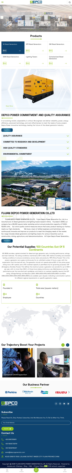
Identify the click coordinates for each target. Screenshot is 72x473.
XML (30, 466)
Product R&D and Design (49, 375)
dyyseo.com (11, 466)
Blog (25, 466)
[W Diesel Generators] (44, 88)
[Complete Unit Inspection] (18, 362)
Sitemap (19, 466)
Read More (9, 106)
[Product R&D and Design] (53, 362)
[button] (28, 29)
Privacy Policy (39, 466)
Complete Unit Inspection (15, 375)
